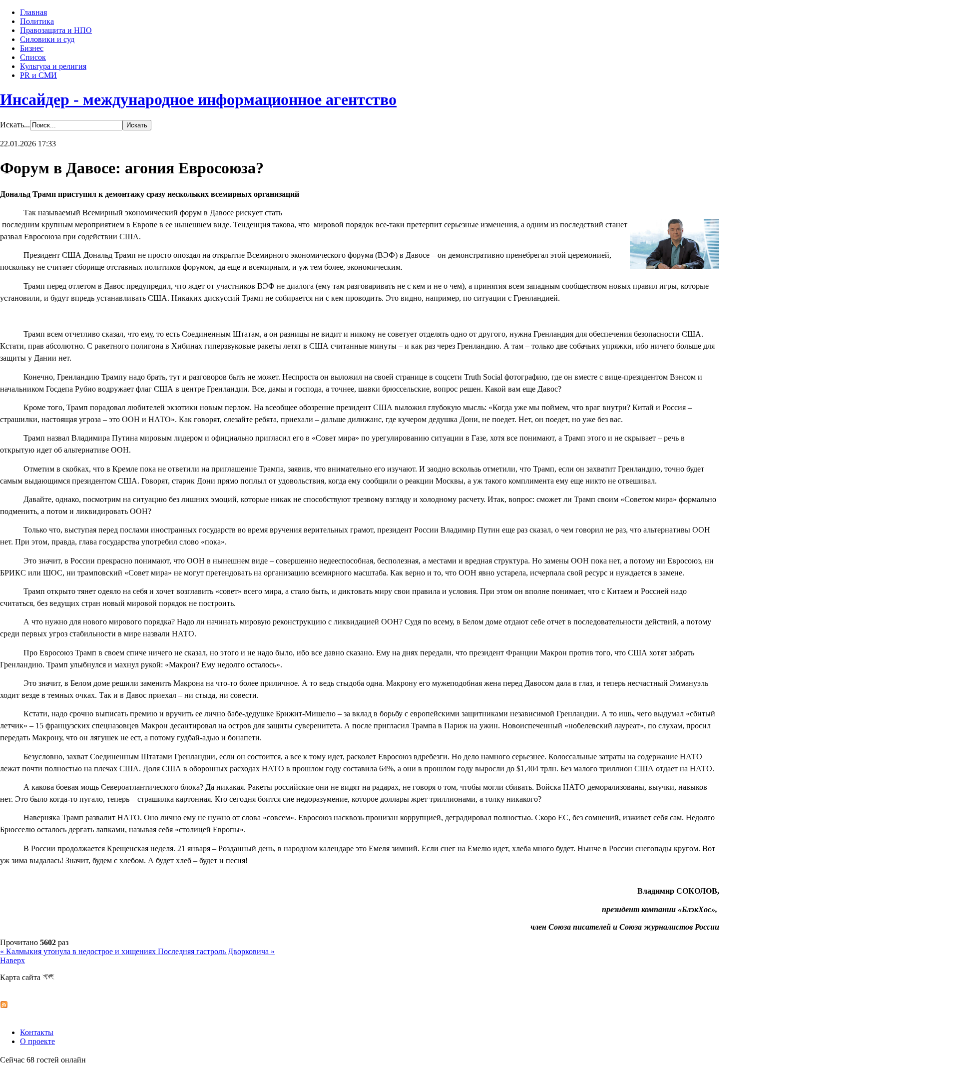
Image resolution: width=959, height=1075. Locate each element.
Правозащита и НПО (56, 30)
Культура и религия (53, 66)
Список (33, 57)
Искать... (15, 124)
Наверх (12, 960)
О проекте (37, 1041)
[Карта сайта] (48, 977)
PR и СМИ (38, 75)
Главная (33, 12)
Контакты (36, 1032)
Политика (37, 21)
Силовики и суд (47, 39)
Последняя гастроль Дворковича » (216, 951)
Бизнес (31, 48)
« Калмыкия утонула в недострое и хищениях (79, 951)
